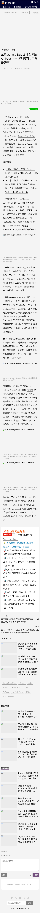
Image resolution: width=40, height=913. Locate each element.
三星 (30, 683)
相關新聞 (5, 767)
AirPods (6, 692)
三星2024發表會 (8, 696)
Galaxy (22, 683)
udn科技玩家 (5, 50)
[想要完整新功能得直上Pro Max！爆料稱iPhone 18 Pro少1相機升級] (9, 673)
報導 (20, 221)
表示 (19, 504)
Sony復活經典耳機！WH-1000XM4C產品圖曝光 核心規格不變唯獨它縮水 (28, 814)
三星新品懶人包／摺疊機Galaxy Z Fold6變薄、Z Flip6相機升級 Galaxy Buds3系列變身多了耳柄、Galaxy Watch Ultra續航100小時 (28, 727)
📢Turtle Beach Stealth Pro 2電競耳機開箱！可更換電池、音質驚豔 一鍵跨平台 (19, 561)
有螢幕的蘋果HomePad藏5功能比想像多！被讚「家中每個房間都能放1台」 (28, 788)
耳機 (26, 687)
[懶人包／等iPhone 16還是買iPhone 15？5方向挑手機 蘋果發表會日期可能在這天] (9, 743)
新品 (28, 692)
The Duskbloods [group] (9, 12)
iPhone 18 (6, 638)
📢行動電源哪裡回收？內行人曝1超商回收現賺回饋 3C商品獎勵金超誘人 (19, 573)
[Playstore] (24, 898)
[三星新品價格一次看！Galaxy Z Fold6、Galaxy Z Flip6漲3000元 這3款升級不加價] (9, 715)
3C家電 (13, 50)
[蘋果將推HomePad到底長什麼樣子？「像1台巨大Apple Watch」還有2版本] (9, 647)
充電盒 (5, 687)
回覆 (36, 875)
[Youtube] (32, 2)
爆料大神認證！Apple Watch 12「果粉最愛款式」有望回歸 (28, 801)
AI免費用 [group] (24, 12)
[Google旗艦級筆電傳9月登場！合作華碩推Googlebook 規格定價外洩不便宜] (9, 777)
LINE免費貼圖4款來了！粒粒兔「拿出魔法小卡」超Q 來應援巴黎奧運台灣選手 (27, 754)
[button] (35, 2)
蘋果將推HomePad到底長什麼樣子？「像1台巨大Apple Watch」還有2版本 (27, 646)
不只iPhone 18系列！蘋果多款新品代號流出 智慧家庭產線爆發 (28, 659)
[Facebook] (11, 898)
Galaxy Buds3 (16, 687)
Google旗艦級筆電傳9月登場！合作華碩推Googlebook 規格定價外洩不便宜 (28, 775)
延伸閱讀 (5, 706)
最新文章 (6, 6)
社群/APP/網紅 (30, 6)
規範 (3, 875)
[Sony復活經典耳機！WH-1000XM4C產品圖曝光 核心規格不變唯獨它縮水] (9, 815)
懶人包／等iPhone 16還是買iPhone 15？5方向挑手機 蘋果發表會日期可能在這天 (27, 741)
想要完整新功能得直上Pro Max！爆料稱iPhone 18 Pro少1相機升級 (28, 672)
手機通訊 (17, 6)
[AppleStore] (28, 898)
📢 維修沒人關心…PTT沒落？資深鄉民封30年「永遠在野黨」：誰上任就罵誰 (19, 584)
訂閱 (29, 903)
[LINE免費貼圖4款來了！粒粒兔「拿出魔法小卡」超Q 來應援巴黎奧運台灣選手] (9, 755)
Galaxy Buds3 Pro (9, 683)
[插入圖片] (31, 875)
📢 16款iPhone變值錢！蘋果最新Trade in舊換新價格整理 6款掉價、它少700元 (19, 603)
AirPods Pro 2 (18, 692)
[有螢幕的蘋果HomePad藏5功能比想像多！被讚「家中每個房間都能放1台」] (9, 789)
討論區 (4, 851)
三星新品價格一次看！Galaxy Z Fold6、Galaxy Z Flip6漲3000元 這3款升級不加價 (22, 172)
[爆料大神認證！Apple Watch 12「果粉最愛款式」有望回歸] (9, 802)
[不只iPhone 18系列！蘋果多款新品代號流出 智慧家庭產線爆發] (9, 660)
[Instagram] (16, 898)
